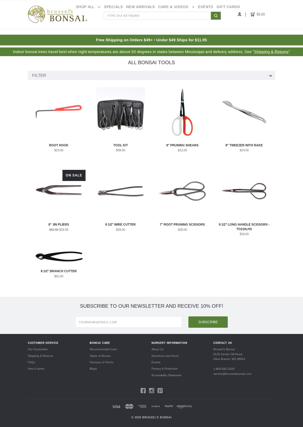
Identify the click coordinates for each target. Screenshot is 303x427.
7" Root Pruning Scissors (182, 224)
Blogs (93, 368)
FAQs (31, 362)
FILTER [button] (39, 75)
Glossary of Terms (101, 362)
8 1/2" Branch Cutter (59, 271)
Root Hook (58, 145)
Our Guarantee (38, 349)
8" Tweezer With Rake (244, 145)
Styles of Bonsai (100, 355)
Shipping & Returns (271, 52)
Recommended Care (103, 349)
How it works (36, 368)
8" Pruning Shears (182, 145)
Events (156, 362)
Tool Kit (120, 145)
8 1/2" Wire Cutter (120, 224)
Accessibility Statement (166, 375)
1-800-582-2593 (224, 368)
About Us (157, 349)
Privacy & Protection (165, 368)
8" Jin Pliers (58, 224)
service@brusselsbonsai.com (232, 373)
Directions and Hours (165, 355)
